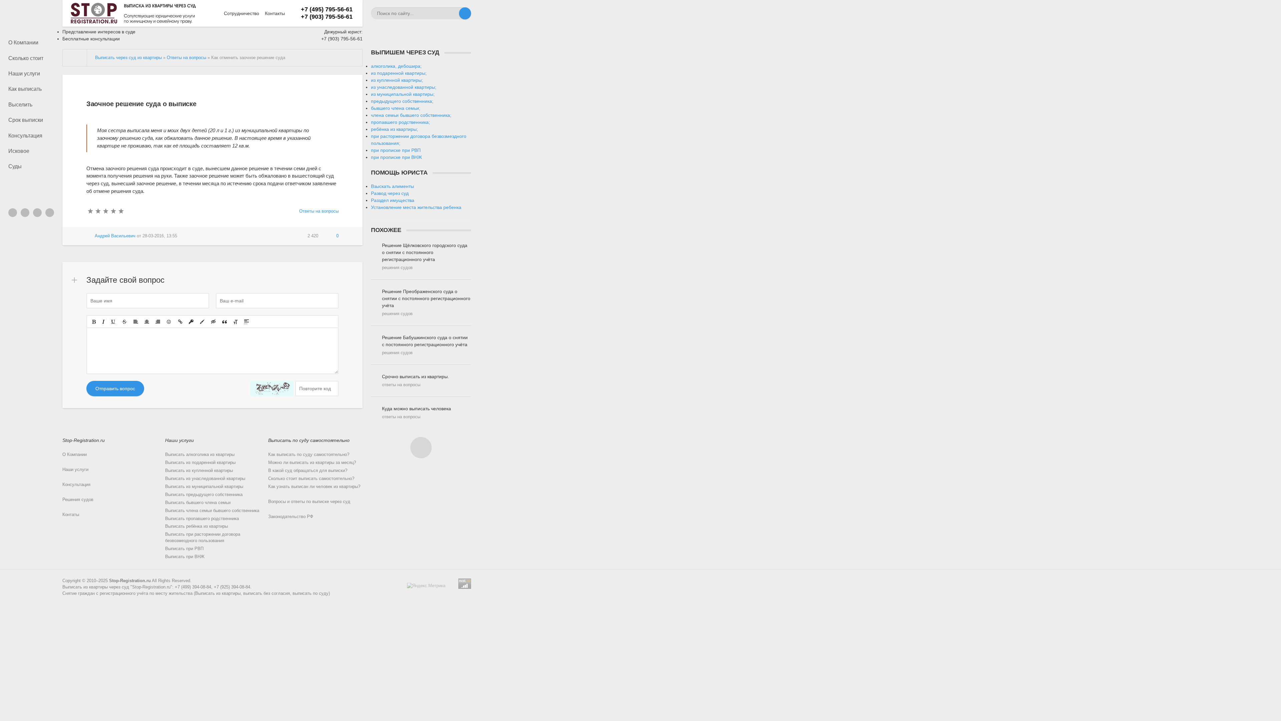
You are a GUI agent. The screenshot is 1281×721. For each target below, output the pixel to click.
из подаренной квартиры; (399, 73)
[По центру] (146, 321)
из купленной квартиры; (397, 80)
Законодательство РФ (290, 516)
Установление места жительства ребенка (416, 207)
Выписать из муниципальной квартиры (204, 486)
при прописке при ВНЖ (396, 157)
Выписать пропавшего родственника (202, 518)
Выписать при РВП (184, 548)
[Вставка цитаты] (224, 321)
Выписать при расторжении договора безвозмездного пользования (202, 537)
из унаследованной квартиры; (403, 87)
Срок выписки (25, 120)
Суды (15, 166)
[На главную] (75, 57)
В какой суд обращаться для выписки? (307, 470)
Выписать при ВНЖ (184, 556)
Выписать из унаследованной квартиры (205, 478)
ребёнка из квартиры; (394, 129)
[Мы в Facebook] (37, 212)
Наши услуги (24, 73)
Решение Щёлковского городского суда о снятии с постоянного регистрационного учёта (424, 256)
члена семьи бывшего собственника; (411, 115)
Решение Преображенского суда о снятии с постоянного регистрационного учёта (426, 302)
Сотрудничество (241, 13)
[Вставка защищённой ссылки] (191, 321)
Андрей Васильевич (115, 236)
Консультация (25, 136)
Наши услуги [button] (179, 440)
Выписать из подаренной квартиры (200, 462)
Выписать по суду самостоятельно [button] (309, 440)
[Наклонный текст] (103, 321)
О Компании (23, 42)
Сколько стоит (25, 58)
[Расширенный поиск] (453, 13)
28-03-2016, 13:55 (159, 236)
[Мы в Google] (49, 212)
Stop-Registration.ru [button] (83, 440)
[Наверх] (421, 447)
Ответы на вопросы (319, 211)
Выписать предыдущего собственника (204, 494)
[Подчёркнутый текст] (113, 321)
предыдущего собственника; (402, 101)
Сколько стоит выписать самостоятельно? (311, 478)
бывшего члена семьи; (395, 108)
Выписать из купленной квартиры (199, 470)
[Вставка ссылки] (180, 321)
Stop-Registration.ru (130, 580)
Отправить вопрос (115, 388)
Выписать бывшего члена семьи (198, 502)
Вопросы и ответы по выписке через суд (309, 501)
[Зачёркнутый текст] (124, 321)
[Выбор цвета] (202, 321)
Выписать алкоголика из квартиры (200, 454)
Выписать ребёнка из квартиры (196, 526)
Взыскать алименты (392, 186)
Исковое (18, 151)
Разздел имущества (392, 200)
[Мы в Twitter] (25, 212)
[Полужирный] (94, 321)
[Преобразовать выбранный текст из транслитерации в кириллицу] (235, 321)
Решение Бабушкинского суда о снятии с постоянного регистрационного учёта (425, 345)
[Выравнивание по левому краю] (135, 321)
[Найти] (465, 13)
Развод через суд (390, 193)
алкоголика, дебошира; (396, 66)
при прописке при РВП (396, 150)
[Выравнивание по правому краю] (157, 321)
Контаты (70, 514)
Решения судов (77, 499)
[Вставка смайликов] (169, 321)
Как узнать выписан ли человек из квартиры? (314, 486)
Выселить (20, 104)
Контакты (275, 13)
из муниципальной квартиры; (403, 94)
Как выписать (25, 89)
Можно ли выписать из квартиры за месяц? (312, 462)
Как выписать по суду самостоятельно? (308, 454)
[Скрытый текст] (213, 321)
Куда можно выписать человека (416, 412)
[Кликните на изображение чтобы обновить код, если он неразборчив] (272, 388)
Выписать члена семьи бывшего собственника (212, 510)
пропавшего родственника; (400, 122)
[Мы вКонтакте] (12, 212)
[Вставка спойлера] (246, 321)
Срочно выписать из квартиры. (415, 380)
